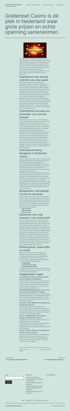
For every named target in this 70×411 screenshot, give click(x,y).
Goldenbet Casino (45, 334)
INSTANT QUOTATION (48, 5)
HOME (28, 5)
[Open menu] (41, 5)
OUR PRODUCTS (35, 5)
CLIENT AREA (59, 5)
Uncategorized (48, 349)
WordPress (62, 405)
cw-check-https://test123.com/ (32, 377)
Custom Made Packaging (13, 4)
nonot (22, 350)
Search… (7, 375)
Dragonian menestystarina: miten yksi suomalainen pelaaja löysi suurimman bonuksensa (34, 388)
